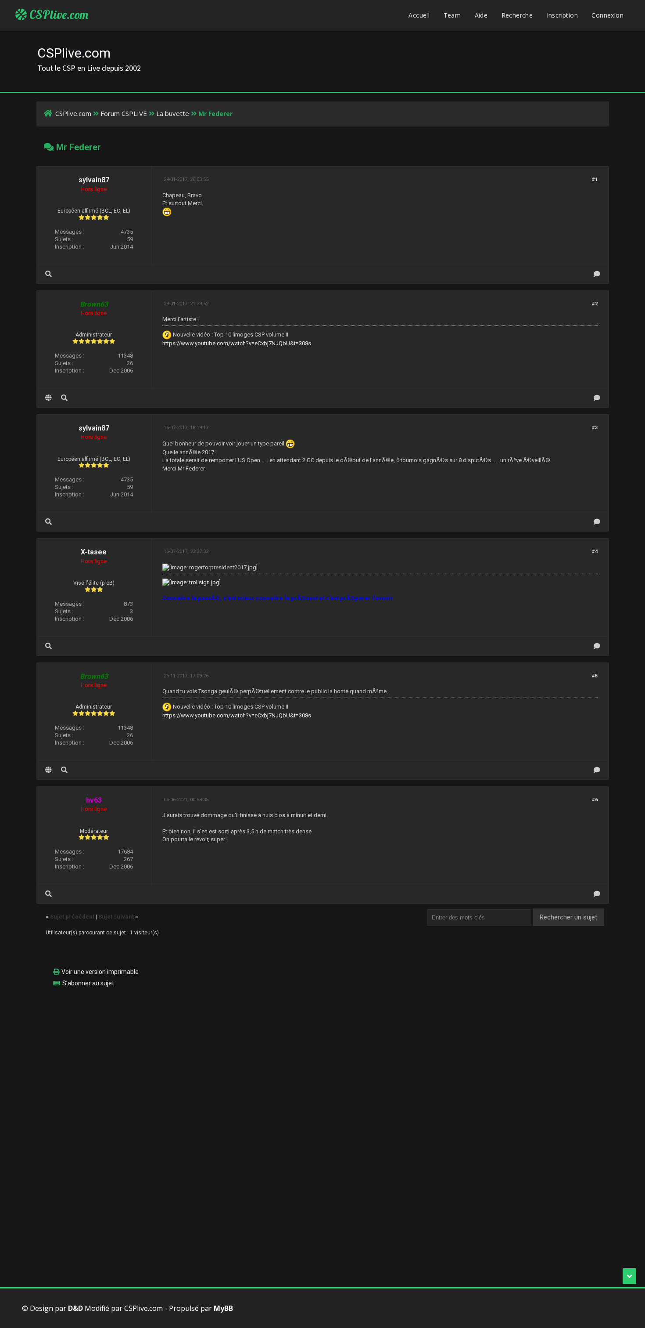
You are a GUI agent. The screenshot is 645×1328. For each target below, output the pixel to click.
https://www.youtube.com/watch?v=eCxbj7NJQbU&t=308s (236, 343)
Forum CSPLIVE (123, 113)
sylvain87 (94, 180)
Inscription (562, 15)
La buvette (172, 113)
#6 (595, 800)
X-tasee (94, 552)
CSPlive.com (57, 14)
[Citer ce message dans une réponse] (597, 274)
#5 (595, 676)
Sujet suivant (116, 916)
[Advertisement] (299, 1055)
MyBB (223, 1308)
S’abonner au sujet (88, 983)
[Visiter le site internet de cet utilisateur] (48, 397)
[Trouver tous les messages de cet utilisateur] (48, 274)
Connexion (607, 15)
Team (452, 15)
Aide (481, 15)
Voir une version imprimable (100, 971)
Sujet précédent (72, 916)
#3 (595, 428)
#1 (595, 179)
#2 (595, 304)
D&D (75, 1308)
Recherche (517, 15)
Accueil (419, 15)
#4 (595, 551)
